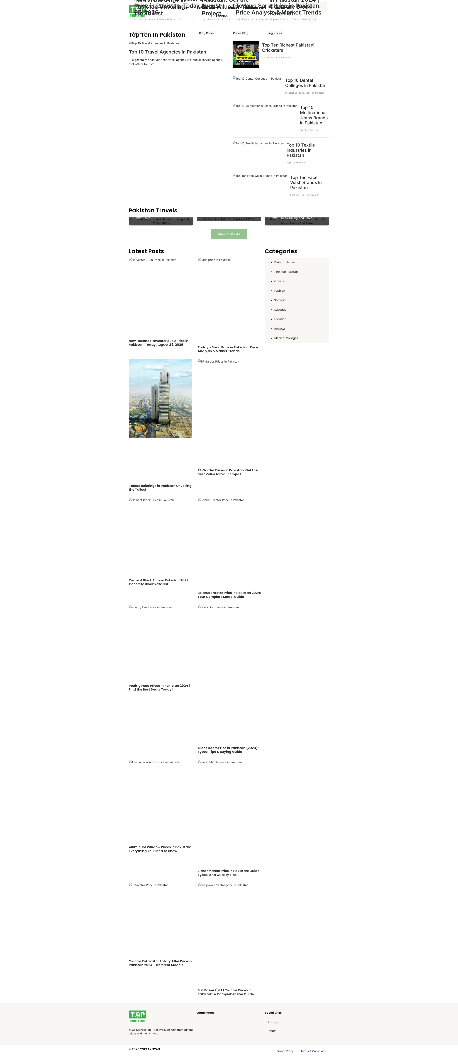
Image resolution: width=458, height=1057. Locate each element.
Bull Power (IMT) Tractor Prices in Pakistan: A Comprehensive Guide (226, 992)
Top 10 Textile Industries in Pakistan (301, 150)
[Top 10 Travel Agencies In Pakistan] (154, 43)
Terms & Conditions (313, 1051)
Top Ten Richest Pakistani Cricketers (288, 47)
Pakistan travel (256, 8)
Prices (232, 8)
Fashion (222, 16)
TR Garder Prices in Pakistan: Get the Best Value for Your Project (228, 472)
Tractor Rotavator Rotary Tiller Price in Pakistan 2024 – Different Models (160, 963)
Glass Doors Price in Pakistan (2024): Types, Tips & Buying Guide (228, 750)
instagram (274, 1022)
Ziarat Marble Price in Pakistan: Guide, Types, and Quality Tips (229, 873)
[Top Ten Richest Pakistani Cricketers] (246, 67)
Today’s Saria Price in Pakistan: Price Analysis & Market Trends (228, 349)
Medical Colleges (294, 92)
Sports (265, 57)
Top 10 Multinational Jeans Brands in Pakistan (314, 115)
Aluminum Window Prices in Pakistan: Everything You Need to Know (160, 849)
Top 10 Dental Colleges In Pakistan (305, 83)
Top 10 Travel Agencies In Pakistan (167, 52)
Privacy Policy (285, 1051)
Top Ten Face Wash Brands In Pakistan (306, 182)
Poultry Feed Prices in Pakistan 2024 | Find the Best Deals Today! (159, 687)
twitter (272, 1030)
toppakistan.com (143, 19)
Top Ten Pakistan (207, 8)
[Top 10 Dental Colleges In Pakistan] (257, 78)
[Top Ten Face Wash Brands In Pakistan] (260, 176)
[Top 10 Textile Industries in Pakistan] (258, 143)
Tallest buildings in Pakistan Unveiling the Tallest (160, 487)
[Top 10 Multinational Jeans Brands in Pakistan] (265, 106)
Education (282, 8)
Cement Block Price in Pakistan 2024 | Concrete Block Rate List (159, 582)
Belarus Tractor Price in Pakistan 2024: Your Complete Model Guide (229, 595)
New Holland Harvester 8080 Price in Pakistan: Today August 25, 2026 (158, 343)
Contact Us (178, 8)
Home (158, 8)
